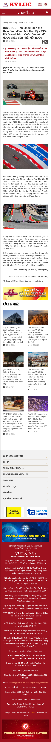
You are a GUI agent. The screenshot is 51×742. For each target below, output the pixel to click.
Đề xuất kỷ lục (9, 486)
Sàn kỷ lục (8, 493)
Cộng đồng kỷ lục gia (13, 456)
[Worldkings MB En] (25, 729)
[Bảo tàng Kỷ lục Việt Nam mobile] (25, 293)
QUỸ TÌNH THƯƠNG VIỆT (13, 499)
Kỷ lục (6, 462)
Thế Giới (29, 23)
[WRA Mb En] (25, 532)
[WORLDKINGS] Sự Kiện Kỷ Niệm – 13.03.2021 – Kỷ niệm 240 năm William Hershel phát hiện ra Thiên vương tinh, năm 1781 (13, 376)
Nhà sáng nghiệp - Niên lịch (15, 474)
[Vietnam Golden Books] (14, 512)
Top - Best (18, 23)
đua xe (28, 281)
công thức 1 (38, 281)
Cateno (32, 713)
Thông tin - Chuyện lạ (13, 468)
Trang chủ (7, 23)
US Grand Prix (17, 281)
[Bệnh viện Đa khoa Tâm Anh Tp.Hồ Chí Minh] (37, 512)
